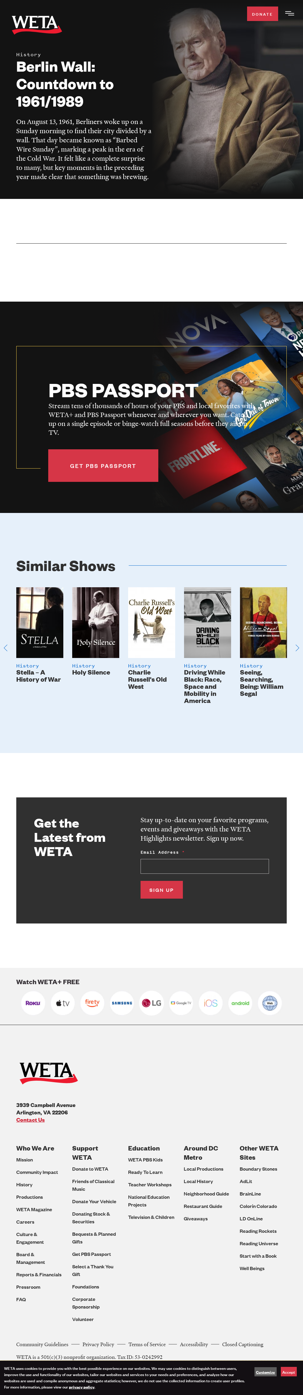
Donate (262, 14)
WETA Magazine (34, 1209)
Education (144, 1148)
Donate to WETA (90, 1168)
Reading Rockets (258, 1230)
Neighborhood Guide (206, 1193)
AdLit (246, 1181)
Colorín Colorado (258, 1206)
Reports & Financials (39, 1274)
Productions (29, 1196)
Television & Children (151, 1217)
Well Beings (252, 1268)
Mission (24, 1159)
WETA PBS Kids (145, 1159)
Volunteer (83, 1319)
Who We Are (35, 1148)
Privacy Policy (98, 1344)
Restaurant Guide (203, 1206)
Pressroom (28, 1286)
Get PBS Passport (91, 1254)
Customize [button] (265, 1372)
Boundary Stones (258, 1168)
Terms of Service (147, 1344)
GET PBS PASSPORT (103, 465)
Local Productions (203, 1168)
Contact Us (30, 1119)
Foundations (85, 1286)
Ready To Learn (145, 1172)
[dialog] (151, 1378)
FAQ (21, 1299)
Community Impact (37, 1172)
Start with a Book (258, 1255)
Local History (198, 1181)
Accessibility (194, 1344)
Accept (288, 1372)
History (24, 1184)
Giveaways (196, 1218)
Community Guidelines (42, 1344)
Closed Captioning (242, 1344)
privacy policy (81, 1387)
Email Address (160, 852)
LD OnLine (251, 1218)
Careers (25, 1221)
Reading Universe (259, 1243)
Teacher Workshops (150, 1184)
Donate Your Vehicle (94, 1201)
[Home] (37, 26)
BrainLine (250, 1193)
